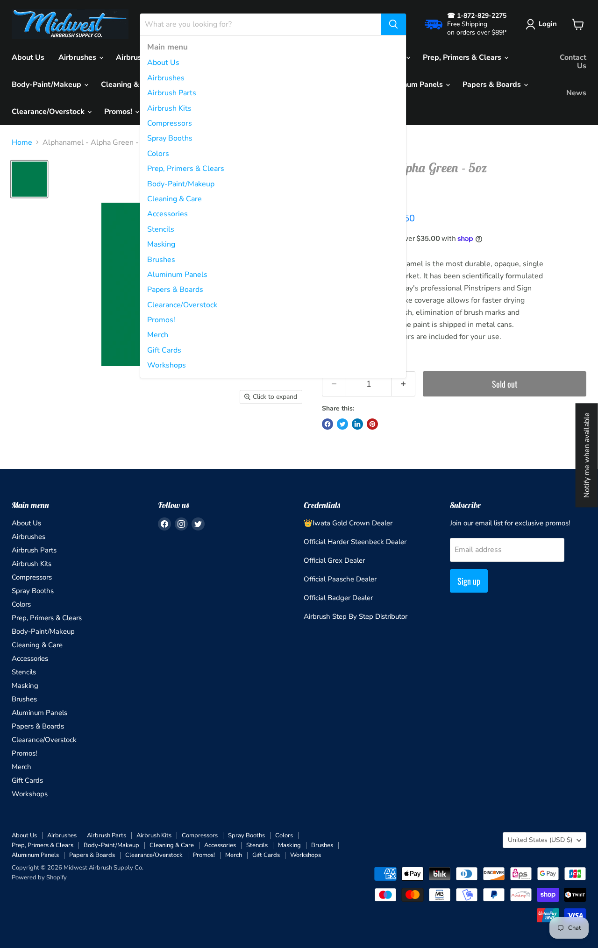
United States (540, 839)
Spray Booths (169, 138)
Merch (157, 335)
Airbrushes (166, 78)
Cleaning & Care (174, 199)
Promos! (161, 320)
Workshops (166, 365)
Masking (161, 244)
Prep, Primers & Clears (185, 168)
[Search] (393, 24)
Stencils (160, 229)
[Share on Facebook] (327, 424)
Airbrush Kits (169, 108)
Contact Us (573, 61)
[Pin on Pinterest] (372, 424)
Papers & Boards (175, 289)
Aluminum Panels (177, 274)
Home (22, 142)
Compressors (169, 123)
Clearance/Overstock (182, 305)
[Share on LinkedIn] (357, 424)
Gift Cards (164, 350)
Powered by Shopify (39, 877)
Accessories (167, 214)
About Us (163, 62)
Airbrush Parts (171, 93)
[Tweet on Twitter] (342, 424)
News (576, 93)
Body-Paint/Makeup (180, 184)
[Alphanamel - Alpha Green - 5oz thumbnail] (29, 179)
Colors (158, 154)
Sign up (468, 581)
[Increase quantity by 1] (403, 384)
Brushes (161, 260)
